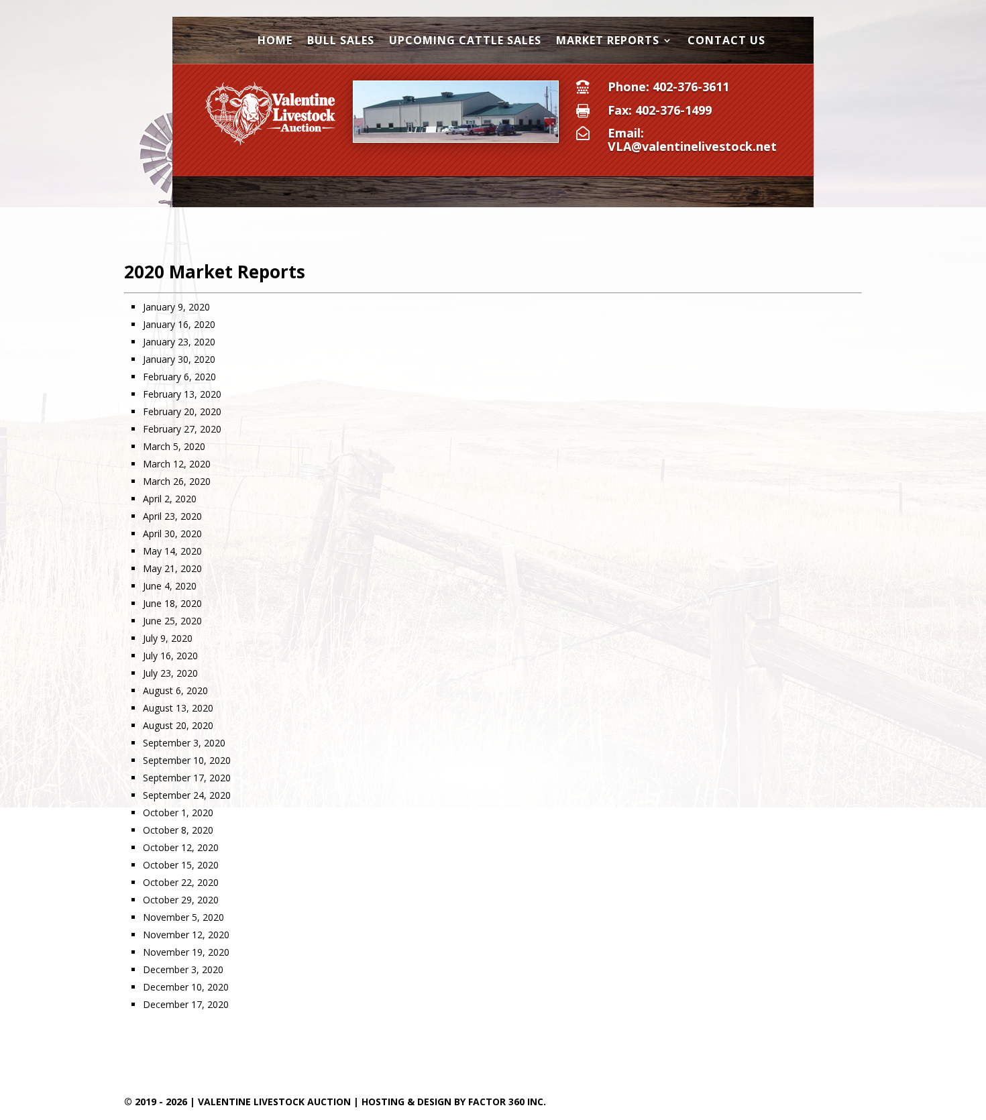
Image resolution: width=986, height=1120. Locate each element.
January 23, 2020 (179, 341)
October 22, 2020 (181, 882)
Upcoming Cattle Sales (465, 42)
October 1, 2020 (178, 812)
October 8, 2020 (178, 830)
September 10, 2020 (187, 760)
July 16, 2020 (170, 655)
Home (275, 42)
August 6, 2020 (175, 690)
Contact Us (726, 42)
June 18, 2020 (172, 603)
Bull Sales (340, 42)
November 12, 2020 (186, 934)
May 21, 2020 (172, 568)
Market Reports (607, 42)
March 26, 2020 (177, 481)
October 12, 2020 (181, 847)
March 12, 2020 (177, 463)
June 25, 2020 (172, 620)
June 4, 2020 (170, 585)
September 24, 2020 (187, 795)
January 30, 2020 (179, 359)
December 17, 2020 (186, 1004)
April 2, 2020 (170, 498)
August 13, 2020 (178, 708)
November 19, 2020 (186, 952)
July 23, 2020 (170, 673)
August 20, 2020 (178, 725)
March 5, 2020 (174, 446)
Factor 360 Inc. (507, 1101)
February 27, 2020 (182, 429)
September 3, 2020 (184, 742)
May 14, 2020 (172, 551)
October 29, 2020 (181, 899)
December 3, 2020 (183, 969)
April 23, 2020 (172, 516)
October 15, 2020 (181, 864)
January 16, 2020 (179, 324)
